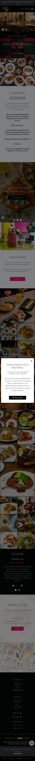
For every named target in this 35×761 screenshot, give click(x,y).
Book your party (17, 398)
